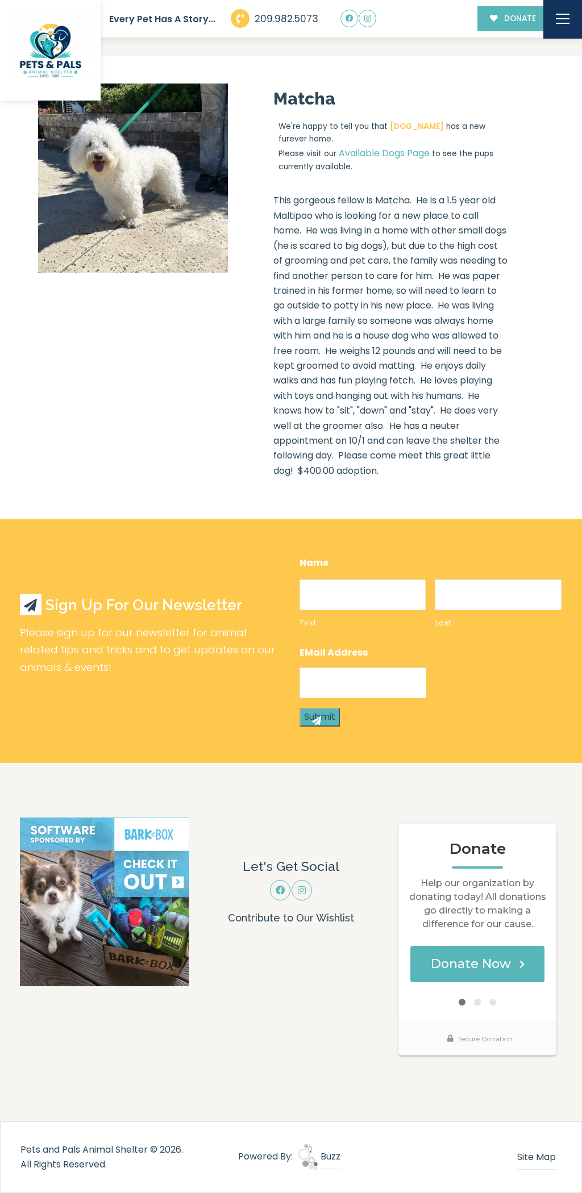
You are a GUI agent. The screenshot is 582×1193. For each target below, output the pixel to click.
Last (443, 623)
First (308, 623)
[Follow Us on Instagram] (367, 18)
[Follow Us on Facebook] (349, 18)
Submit (319, 716)
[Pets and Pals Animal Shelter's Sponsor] (104, 901)
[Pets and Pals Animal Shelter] (50, 50)
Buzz (329, 1156)
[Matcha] (132, 178)
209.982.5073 (285, 19)
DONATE (519, 18)
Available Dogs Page (384, 153)
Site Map (536, 1156)
